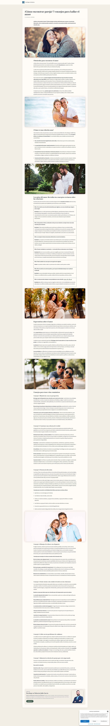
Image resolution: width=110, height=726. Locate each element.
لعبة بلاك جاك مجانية (68, 279)
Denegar (94, 721)
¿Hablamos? (29, 701)
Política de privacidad (97, 723)
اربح (63, 348)
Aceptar (84, 721)
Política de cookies (90, 723)
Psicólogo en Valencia (29, 2)
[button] (107, 711)
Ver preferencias (104, 721)
